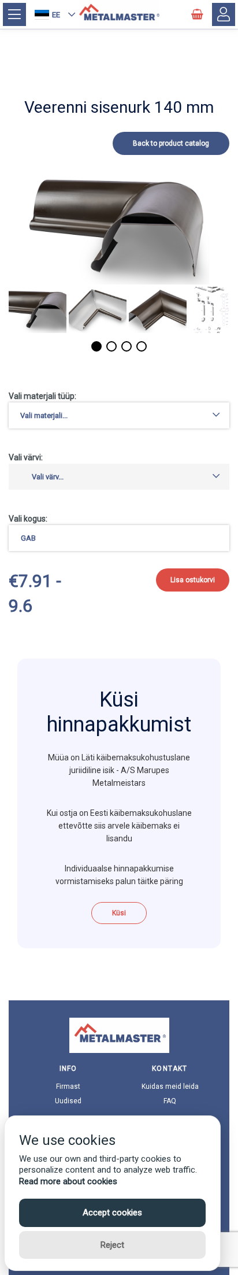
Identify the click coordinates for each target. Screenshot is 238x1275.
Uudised (68, 1101)
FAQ (169, 1101)
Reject (112, 1245)
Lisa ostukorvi (192, 580)
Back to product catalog (171, 143)
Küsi (119, 913)
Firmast (68, 1086)
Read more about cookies (68, 1181)
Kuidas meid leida (170, 1086)
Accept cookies (112, 1212)
